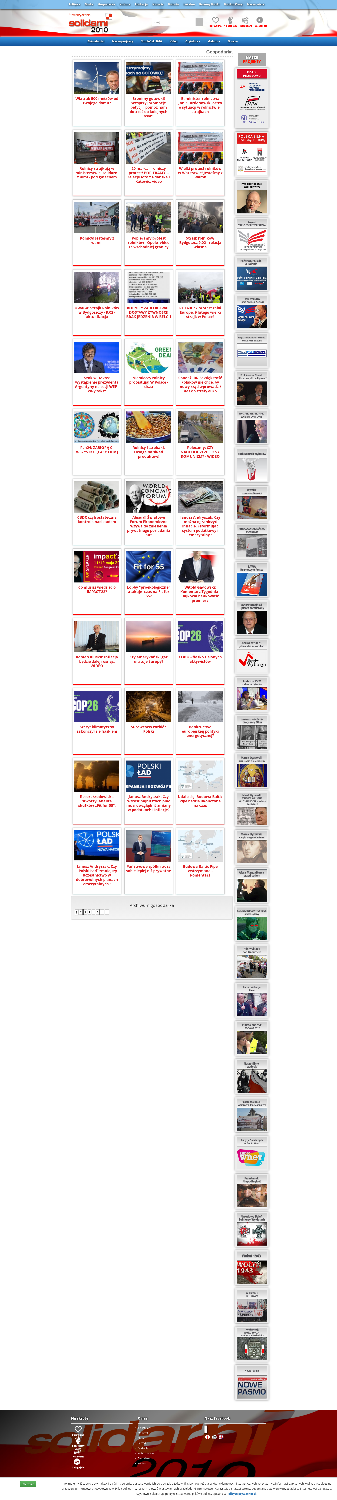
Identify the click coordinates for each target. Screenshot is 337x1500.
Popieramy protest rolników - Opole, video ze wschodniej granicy (149, 242)
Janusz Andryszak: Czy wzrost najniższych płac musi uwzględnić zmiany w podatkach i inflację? (148, 803)
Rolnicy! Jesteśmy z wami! (97, 240)
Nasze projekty (122, 41)
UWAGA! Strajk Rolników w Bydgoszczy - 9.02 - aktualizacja (97, 312)
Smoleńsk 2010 (151, 41)
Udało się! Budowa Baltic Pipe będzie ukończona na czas (200, 801)
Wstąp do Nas (146, 1453)
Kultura (125, 4)
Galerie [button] (213, 41)
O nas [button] (232, 41)
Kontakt (142, 1463)
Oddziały (143, 1448)
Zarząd (142, 1443)
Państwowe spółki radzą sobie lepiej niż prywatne (148, 868)
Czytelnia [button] (191, 41)
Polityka (74, 4)
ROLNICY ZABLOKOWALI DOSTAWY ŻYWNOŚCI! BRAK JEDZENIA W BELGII (148, 312)
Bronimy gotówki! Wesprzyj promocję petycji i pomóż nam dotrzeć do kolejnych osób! (148, 107)
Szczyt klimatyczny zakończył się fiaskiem (97, 729)
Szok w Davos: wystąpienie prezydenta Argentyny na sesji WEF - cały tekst (97, 384)
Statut (141, 1438)
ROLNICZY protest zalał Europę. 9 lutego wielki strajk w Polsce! (200, 312)
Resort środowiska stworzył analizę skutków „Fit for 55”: (97, 801)
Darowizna (144, 1458)
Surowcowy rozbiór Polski (148, 729)
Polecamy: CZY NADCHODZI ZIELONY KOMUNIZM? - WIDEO (200, 452)
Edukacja (141, 4)
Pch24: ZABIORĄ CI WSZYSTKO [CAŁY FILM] (97, 449)
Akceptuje (28, 1484)
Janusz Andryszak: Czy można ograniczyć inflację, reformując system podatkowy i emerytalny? (200, 526)
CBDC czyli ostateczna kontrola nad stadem (97, 519)
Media (89, 4)
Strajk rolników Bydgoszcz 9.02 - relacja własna (200, 242)
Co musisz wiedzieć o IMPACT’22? (97, 589)
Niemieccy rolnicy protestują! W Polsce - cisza (148, 382)
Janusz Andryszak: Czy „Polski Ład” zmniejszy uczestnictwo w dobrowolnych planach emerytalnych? (97, 875)
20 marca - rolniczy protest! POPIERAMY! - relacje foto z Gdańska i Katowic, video (149, 175)
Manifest (143, 1433)
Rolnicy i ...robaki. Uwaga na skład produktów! (149, 452)
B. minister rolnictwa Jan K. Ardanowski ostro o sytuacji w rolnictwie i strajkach (200, 105)
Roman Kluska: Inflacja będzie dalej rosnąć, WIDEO (97, 661)
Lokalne (189, 4)
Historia (158, 4)
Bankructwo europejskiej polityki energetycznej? (200, 731)
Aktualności (95, 41)
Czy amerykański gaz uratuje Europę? (149, 659)
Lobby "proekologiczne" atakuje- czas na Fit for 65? (148, 591)
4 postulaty (144, 1428)
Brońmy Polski (209, 4)
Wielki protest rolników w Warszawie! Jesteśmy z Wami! (200, 172)
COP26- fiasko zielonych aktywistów (200, 659)
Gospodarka (106, 4)
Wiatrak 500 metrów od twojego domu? (96, 100)
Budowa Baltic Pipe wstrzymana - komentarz (200, 870)
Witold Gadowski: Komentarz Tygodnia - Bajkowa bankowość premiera (200, 594)
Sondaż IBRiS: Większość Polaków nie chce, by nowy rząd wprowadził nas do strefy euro (200, 384)
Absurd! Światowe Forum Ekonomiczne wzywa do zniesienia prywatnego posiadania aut (148, 526)
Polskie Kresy (233, 4)
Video (173, 41)
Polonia (173, 4)
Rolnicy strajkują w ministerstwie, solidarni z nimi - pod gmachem (96, 172)
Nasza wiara (256, 4)
